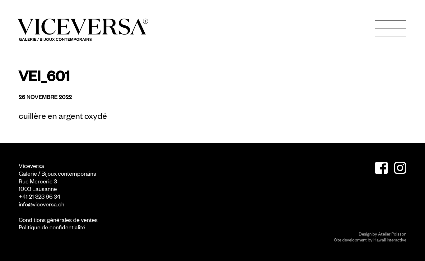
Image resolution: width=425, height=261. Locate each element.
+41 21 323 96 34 (39, 196)
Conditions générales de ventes (58, 219)
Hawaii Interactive (389, 239)
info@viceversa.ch (41, 204)
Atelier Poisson (392, 233)
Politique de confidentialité (52, 227)
